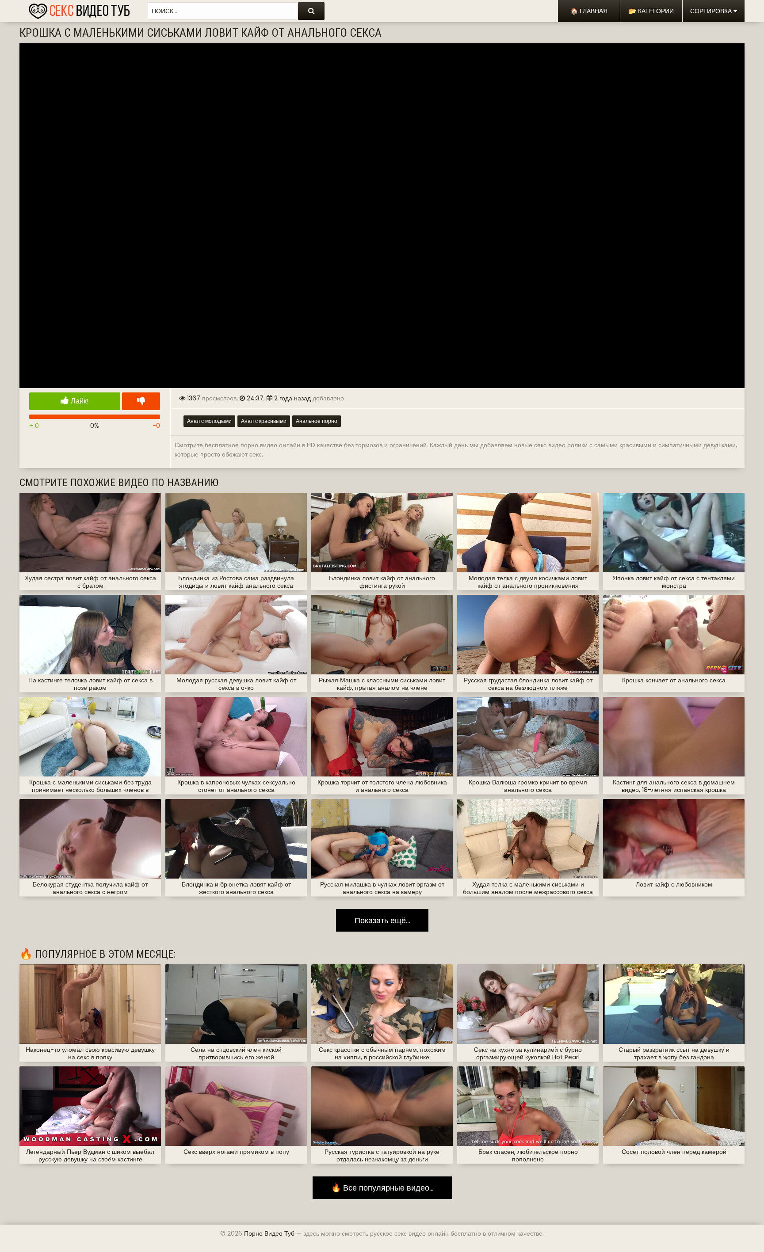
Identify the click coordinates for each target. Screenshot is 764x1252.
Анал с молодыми (209, 421)
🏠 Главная (588, 11)
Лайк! (79, 401)
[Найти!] (311, 11)
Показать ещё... (382, 920)
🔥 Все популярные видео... (382, 1187)
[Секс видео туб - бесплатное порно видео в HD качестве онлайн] (79, 8)
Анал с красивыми (263, 421)
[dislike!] (141, 401)
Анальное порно (316, 421)
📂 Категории (651, 11)
